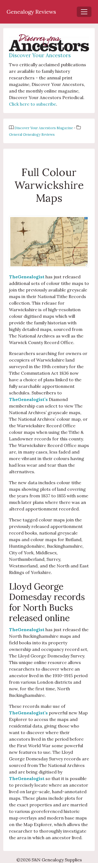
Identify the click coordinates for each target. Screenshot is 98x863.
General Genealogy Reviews (32, 134)
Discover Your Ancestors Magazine (44, 128)
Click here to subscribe (32, 104)
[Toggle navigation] (84, 12)
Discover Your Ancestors (40, 55)
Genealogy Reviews (31, 11)
